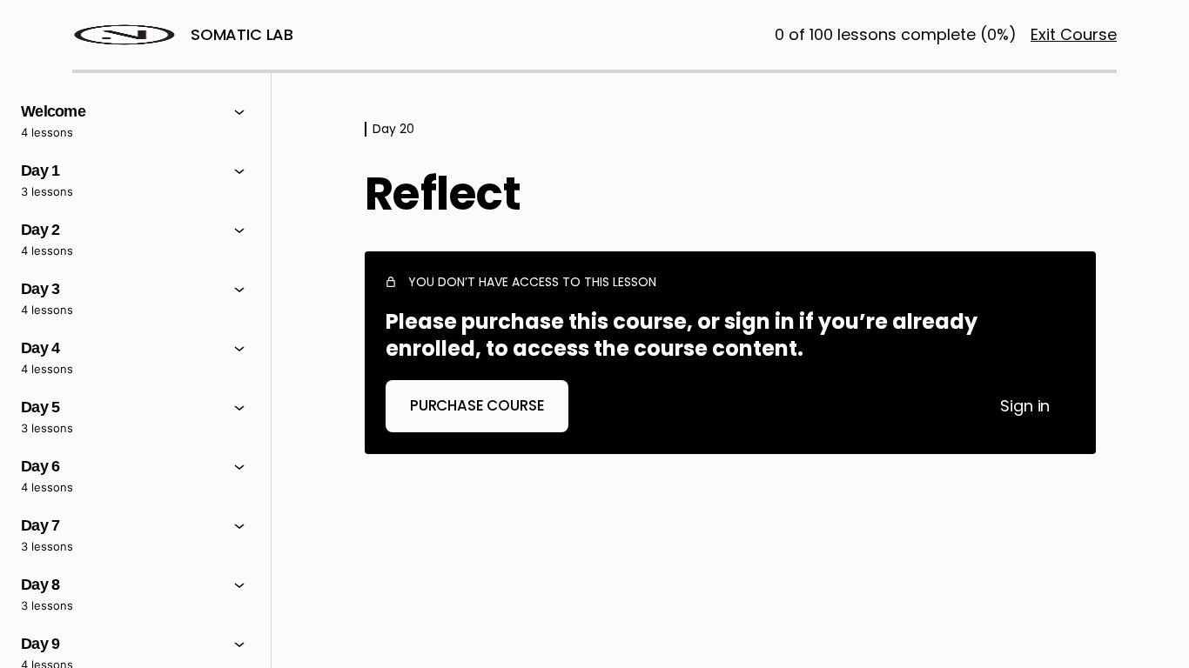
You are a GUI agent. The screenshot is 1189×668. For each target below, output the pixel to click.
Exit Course (1074, 34)
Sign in (1025, 406)
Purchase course (477, 405)
